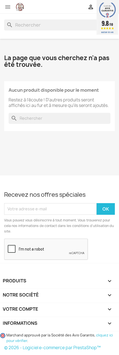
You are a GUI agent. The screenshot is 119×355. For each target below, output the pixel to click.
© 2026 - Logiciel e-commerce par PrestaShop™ (52, 348)
